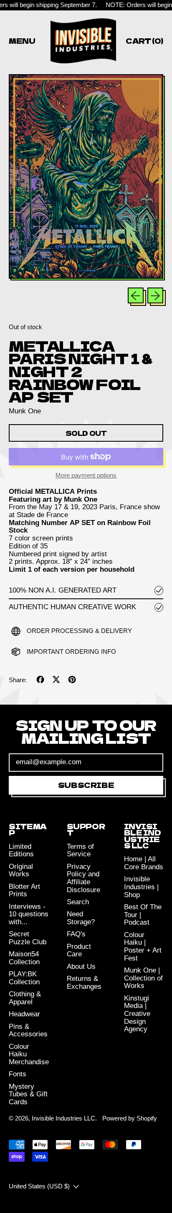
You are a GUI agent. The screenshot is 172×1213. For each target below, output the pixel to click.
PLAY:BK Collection (24, 978)
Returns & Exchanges (84, 982)
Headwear (24, 1014)
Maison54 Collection (24, 958)
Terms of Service (80, 850)
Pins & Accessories (28, 1030)
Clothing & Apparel (25, 998)
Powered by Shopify (129, 1118)
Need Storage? (81, 918)
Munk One (25, 411)
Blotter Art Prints (24, 890)
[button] (86, 177)
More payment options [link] (86, 475)
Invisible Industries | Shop (141, 886)
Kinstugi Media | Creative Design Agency (137, 1013)
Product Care (79, 950)
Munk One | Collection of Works (143, 978)
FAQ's (76, 934)
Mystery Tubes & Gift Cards (28, 1094)
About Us (81, 966)
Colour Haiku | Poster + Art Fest (143, 946)
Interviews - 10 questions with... (28, 914)
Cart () (144, 42)
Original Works (21, 870)
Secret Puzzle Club (27, 938)
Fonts (17, 1074)
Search (78, 902)
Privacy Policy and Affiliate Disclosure (83, 878)
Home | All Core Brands (143, 863)
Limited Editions (21, 850)
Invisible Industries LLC (63, 1118)
